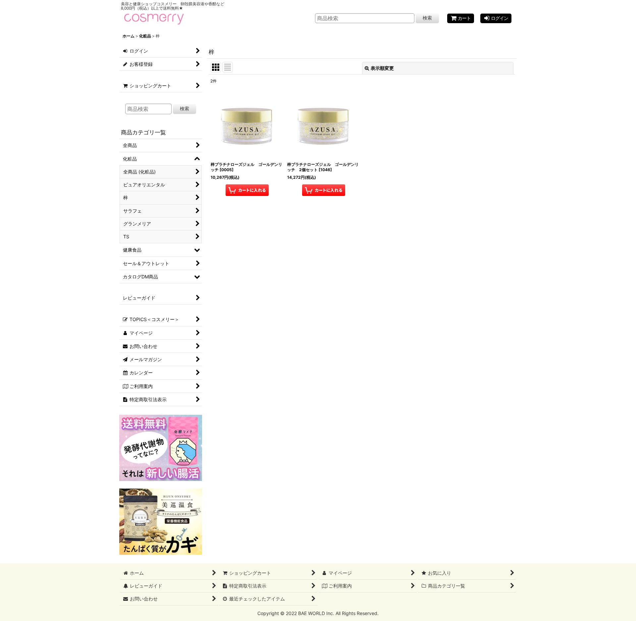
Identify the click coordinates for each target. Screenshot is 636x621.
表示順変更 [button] (382, 68)
